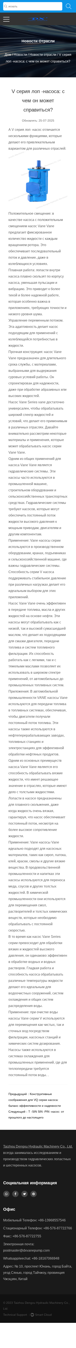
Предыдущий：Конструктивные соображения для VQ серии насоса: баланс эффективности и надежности (34, 1099)
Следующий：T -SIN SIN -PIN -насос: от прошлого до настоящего (36, 1114)
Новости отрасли (43, 54)
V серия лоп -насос (27, 129)
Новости (20, 54)
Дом (8, 54)
